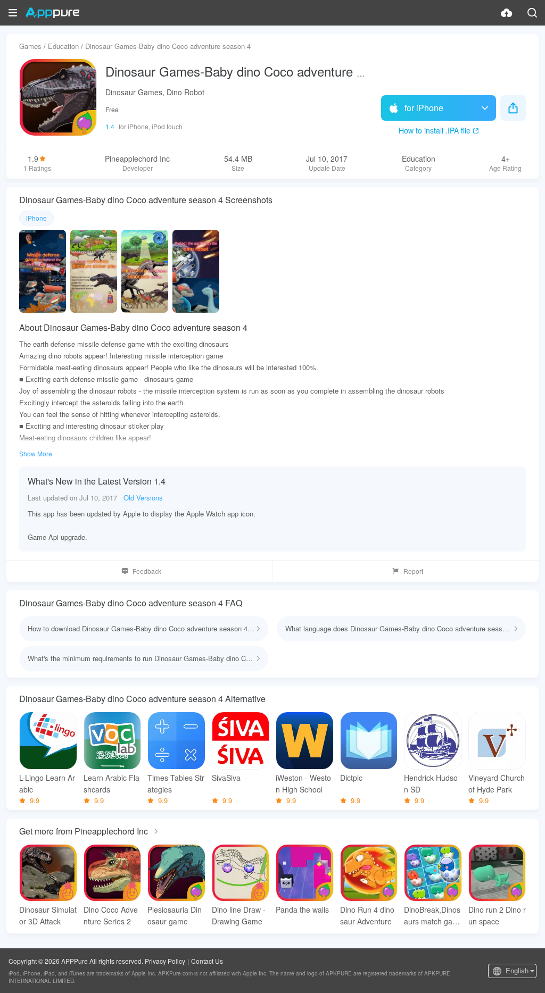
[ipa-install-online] (506, 13)
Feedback (147, 570)
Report (413, 570)
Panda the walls (302, 909)
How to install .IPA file (434, 130)
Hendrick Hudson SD (431, 783)
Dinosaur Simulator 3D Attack (48, 915)
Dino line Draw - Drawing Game (239, 915)
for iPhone (423, 108)
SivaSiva (226, 777)
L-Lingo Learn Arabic (47, 783)
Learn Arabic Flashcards (111, 783)
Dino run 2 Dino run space (497, 915)
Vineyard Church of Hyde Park (496, 783)
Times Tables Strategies (175, 783)
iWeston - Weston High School (303, 783)
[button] (13, 13)
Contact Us (207, 960)
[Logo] (52, 12)
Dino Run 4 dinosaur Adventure (367, 915)
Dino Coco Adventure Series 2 (111, 915)
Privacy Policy (165, 960)
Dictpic (351, 777)
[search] (532, 13)
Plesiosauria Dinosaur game (174, 915)
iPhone (36, 217)
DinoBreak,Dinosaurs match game (432, 915)
